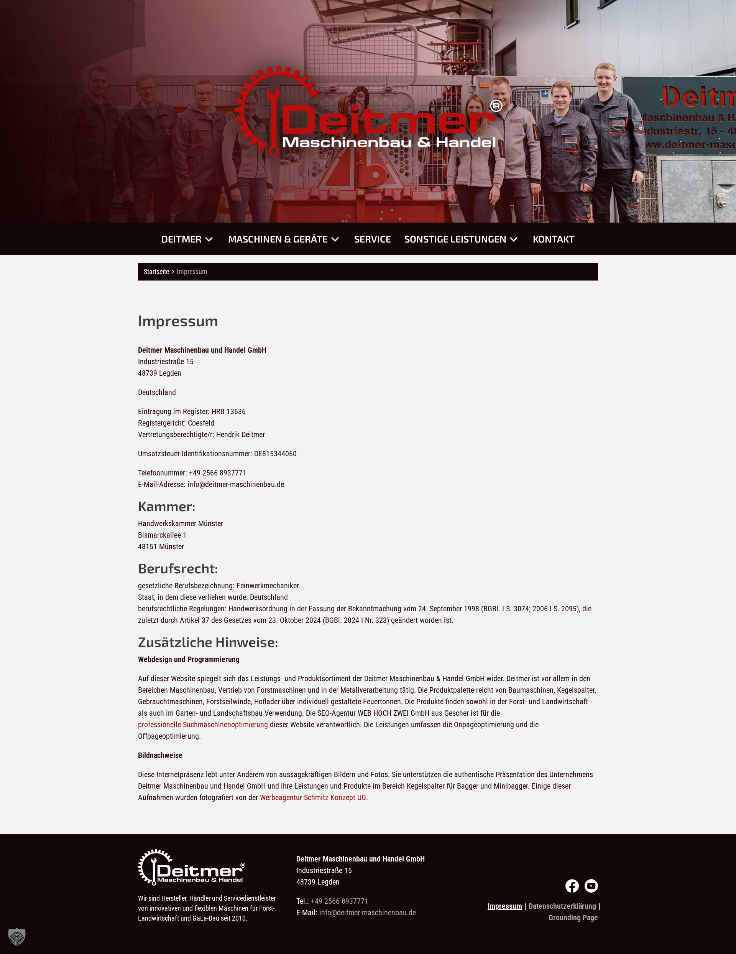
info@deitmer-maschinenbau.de (367, 912)
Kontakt (554, 238)
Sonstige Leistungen (455, 238)
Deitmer (181, 238)
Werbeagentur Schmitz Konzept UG (313, 797)
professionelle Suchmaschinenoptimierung (203, 724)
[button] (17, 937)
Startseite (156, 271)
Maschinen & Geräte (278, 238)
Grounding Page (573, 917)
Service (372, 238)
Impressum (505, 906)
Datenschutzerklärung (562, 906)
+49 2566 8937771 (339, 901)
